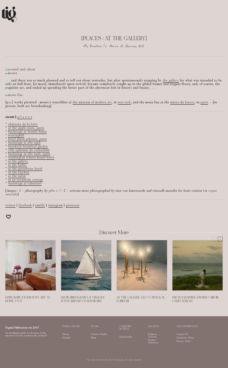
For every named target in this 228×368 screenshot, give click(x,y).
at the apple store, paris (26, 128)
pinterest (72, 205)
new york (124, 102)
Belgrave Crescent (152, 335)
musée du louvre (182, 102)
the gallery (171, 80)
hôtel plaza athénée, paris (27, 139)
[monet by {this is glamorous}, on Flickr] (11, 73)
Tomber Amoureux (153, 341)
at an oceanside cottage (25, 179)
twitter (10, 205)
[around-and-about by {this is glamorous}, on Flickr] (20, 69)
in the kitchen (18, 172)
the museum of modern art (92, 102)
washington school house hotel (31, 157)
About (65, 334)
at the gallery (18, 161)
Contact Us (182, 334)
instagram (55, 205)
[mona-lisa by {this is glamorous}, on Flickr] (14, 95)
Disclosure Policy (185, 337)
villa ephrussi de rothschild (29, 150)
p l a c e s (24, 117)
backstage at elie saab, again (29, 154)
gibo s (53, 190)
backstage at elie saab (24, 142)
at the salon (17, 176)
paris (204, 102)
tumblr (40, 205)
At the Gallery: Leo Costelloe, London (141, 299)
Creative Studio (99, 334)
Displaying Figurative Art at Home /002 (27, 299)
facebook (25, 205)
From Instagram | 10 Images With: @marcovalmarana (82, 299)
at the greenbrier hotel (25, 168)
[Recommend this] (8, 216)
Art (111, 46)
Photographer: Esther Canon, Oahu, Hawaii (195, 299)
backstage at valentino (25, 183)
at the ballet (17, 165)
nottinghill (16, 135)
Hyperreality (126, 336)
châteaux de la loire (23, 124)
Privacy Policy (183, 341)
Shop (93, 337)
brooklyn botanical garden (28, 146)
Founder (66, 337)
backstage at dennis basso (27, 131)
